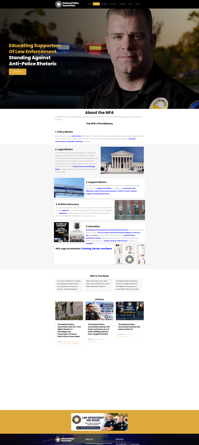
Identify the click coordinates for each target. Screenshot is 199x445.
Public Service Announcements (105, 191)
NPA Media (104, 4)
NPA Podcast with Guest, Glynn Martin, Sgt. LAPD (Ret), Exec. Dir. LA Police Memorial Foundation (98, 283)
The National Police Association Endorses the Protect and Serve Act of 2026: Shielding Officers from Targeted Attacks (99, 329)
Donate (96, 4)
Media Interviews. (103, 194)
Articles (138, 4)
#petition (62, 213)
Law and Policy (100, 339)
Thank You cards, (124, 191)
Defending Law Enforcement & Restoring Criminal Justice (107, 230)
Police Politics (66, 343)
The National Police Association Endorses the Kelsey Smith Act (129, 326)
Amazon (113, 241)
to (87, 166)
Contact (130, 4)
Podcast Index (122, 241)
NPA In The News (99, 276)
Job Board (122, 4)
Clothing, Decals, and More (96, 248)
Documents (113, 4)
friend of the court (79, 166)
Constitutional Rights (71, 342)
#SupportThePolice (104, 188)
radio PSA (65, 210)
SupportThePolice (75, 343)
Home (89, 4)
